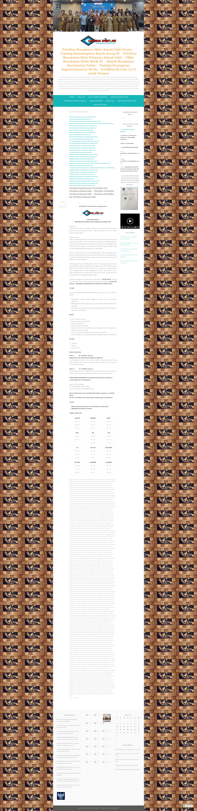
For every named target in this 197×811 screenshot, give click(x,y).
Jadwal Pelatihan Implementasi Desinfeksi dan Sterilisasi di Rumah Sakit (90, 566)
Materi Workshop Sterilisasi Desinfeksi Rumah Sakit (88, 589)
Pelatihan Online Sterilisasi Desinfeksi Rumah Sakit (101, 631)
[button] (130, 221)
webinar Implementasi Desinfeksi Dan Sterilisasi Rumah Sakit (84, 676)
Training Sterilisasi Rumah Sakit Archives (82, 674)
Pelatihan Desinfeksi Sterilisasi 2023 (100, 601)
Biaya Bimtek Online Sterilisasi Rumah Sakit (83, 479)
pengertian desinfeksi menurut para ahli (97, 638)
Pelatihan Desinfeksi (107, 589)
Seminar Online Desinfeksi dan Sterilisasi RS (83, 154)
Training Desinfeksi (77, 654)
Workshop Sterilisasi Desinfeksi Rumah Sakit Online (88, 691)
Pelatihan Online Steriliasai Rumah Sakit (82, 145)
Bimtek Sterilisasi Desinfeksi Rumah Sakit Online (81, 509)
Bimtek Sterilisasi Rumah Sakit (101, 509)
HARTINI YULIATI (60, 719)
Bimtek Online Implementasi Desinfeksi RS (82, 128)
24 (117, 732)
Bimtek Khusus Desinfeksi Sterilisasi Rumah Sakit (85, 121)
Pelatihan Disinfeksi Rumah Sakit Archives (91, 605)
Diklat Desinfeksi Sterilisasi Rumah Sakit (82, 132)
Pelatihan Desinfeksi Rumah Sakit (96, 597)
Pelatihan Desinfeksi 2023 (75, 591)
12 (124, 726)
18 (120, 729)
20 (127, 729)
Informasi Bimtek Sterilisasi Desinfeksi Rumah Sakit (93, 544)
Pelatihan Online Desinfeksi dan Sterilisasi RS (84, 141)
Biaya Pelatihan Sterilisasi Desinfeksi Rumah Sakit (88, 487)
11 (120, 726)
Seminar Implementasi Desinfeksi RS (80, 152)
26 (124, 732)
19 (124, 729)
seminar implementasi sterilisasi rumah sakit (99, 644)
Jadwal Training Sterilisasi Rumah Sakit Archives (98, 573)
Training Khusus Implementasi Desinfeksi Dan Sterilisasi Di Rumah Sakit (92, 167)
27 (127, 732)
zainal (58, 725)
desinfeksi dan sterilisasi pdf (89, 522)
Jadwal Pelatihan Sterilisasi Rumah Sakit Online (92, 572)
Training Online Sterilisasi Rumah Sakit (82, 174)
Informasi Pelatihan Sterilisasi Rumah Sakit (86, 552)
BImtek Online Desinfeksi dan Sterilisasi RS (83, 126)
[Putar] (122, 227)
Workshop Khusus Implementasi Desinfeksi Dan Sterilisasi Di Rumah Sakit (87, 684)
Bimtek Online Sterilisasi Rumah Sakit (81, 130)
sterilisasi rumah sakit (84, 652)
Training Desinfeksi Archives (103, 654)
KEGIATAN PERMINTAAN (96, 101)
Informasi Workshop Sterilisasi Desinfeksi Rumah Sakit (94, 554)
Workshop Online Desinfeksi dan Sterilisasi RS (84, 181)
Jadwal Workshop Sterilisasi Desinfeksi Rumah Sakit (101, 575)
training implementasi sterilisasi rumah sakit (98, 664)
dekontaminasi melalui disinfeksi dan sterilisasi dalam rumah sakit (92, 520)
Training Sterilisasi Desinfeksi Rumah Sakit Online (88, 672)
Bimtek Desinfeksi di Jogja (80, 497)
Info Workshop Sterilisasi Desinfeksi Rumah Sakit (93, 542)
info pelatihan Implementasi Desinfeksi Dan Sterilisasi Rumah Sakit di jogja (87, 536)
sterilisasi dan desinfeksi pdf (82, 650)
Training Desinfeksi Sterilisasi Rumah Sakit (83, 161)
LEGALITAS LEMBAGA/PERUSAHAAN (98, 97)
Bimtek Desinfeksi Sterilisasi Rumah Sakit (82, 117)
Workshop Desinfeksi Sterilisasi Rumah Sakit (83, 176)
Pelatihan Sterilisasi (94, 632)
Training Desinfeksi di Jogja (94, 656)
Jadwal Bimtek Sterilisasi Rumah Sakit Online (100, 558)
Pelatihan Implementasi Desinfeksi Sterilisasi (91, 619)
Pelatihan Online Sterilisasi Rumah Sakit (82, 148)
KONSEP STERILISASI (78, 579)
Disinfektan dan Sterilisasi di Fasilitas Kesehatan (87, 528)
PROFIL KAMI (81, 97)
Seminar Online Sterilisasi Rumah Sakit (81, 159)
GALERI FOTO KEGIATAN (100, 104)
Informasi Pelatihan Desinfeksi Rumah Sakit (100, 546)
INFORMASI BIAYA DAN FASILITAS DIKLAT (75, 101)
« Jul (116, 740)
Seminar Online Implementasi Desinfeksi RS (82, 156)
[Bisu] (135, 227)
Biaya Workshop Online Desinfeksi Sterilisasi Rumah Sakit (90, 491)
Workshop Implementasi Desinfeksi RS (81, 179)
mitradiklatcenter (62, 207)
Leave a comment (73, 697)
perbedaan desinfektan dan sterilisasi (94, 640)
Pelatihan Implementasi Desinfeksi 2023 (79, 613)
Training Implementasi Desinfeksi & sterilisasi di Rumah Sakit (96, 658)
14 (131, 726)
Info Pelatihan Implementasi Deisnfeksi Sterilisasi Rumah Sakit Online (98, 534)
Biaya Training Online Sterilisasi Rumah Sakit (87, 489)
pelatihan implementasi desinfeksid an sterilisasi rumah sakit (84, 623)
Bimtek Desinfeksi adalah (99, 495)
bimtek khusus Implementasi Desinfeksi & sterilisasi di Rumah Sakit (93, 501)
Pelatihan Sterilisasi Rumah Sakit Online (103, 636)
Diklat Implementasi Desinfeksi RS (80, 134)
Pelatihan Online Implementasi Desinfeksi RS (83, 143)
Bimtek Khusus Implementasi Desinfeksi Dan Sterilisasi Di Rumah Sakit (91, 123)
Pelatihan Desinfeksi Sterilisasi (83, 601)
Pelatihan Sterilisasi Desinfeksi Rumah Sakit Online (88, 634)
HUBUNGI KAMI (110, 101)
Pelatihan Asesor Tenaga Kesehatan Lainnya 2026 (127, 769)
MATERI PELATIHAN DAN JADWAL (119, 97)
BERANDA (72, 97)
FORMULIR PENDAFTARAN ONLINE (126, 101)
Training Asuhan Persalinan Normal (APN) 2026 (126, 765)
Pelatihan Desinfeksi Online (90, 595)
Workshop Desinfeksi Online (107, 676)
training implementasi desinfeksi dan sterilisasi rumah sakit (98, 662)
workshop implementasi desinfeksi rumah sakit (95, 680)
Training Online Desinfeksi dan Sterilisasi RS (83, 170)
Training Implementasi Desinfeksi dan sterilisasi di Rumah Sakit (89, 163)
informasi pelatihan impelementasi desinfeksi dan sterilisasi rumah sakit (86, 548)
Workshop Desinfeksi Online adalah (78, 678)
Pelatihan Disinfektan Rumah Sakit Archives (86, 607)
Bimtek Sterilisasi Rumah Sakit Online (95, 511)
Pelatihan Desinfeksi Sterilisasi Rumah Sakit (83, 137)
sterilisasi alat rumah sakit (90, 648)
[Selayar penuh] (137, 227)
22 (135, 729)
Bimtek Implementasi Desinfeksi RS (80, 119)
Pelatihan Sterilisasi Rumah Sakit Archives (82, 636)
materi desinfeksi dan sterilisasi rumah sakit (87, 581)
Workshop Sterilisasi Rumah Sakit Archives (86, 693)
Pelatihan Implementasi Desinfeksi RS (81, 139)
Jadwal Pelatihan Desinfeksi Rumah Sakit (103, 560)
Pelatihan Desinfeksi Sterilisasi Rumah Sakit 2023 (98, 603)
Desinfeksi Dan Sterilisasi (75, 522)
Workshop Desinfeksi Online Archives (96, 678)
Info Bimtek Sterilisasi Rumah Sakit (90, 530)
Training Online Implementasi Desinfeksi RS (83, 172)
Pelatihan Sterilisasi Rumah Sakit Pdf (78, 638)
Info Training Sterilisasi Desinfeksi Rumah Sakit (96, 540)
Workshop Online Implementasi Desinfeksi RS (83, 183)
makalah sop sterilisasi (90, 579)
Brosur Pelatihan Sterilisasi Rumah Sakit (86, 519)
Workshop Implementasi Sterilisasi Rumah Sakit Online (101, 682)
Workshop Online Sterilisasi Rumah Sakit (82, 185)
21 (131, 729)
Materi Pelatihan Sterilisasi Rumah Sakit (85, 587)
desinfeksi (111, 520)
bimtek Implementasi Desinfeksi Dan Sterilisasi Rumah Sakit (87, 499)
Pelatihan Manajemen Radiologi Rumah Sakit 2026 (127, 749)
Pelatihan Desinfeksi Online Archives (78, 597)
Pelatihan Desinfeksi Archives (103, 591)
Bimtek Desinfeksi (88, 495)
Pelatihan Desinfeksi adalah (88, 591)
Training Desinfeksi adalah (89, 654)
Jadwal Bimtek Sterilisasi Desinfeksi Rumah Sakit (96, 556)
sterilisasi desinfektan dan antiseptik (98, 650)
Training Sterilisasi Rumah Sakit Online (102, 674)
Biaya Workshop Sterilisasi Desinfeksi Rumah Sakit (96, 493)
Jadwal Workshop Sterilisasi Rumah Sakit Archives (81, 577)
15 (135, 726)
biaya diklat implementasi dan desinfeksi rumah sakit (85, 481)
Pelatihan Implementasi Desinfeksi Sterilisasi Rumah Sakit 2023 (97, 621)
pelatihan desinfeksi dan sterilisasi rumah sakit (103, 593)
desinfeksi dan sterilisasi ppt (104, 522)
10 (117, 726)
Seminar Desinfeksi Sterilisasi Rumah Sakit (82, 150)
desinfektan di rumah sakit (89, 524)
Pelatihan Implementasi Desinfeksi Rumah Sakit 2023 (85, 617)
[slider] (128, 227)
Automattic (115, 808)
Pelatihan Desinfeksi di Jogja (76, 595)
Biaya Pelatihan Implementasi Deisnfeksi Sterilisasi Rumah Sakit (88, 483)
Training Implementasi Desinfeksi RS (80, 165)
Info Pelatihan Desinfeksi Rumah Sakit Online (83, 532)
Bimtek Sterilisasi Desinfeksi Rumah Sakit (105, 507)
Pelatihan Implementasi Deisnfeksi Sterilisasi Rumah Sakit (90, 609)
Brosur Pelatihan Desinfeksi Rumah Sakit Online (93, 513)
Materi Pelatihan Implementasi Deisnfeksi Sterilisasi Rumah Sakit (88, 583)
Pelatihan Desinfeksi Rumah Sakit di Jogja (91, 599)
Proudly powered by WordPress (88, 808)
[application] (130, 221)
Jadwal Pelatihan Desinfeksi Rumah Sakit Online (80, 562)
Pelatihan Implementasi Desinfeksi (105, 611)
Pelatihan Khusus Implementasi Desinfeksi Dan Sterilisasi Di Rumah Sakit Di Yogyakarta (93, 627)
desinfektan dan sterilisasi (75, 524)
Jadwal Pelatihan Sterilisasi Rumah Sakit (91, 570)
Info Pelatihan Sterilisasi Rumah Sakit (95, 538)
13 (127, 726)
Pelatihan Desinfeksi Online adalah (105, 595)
